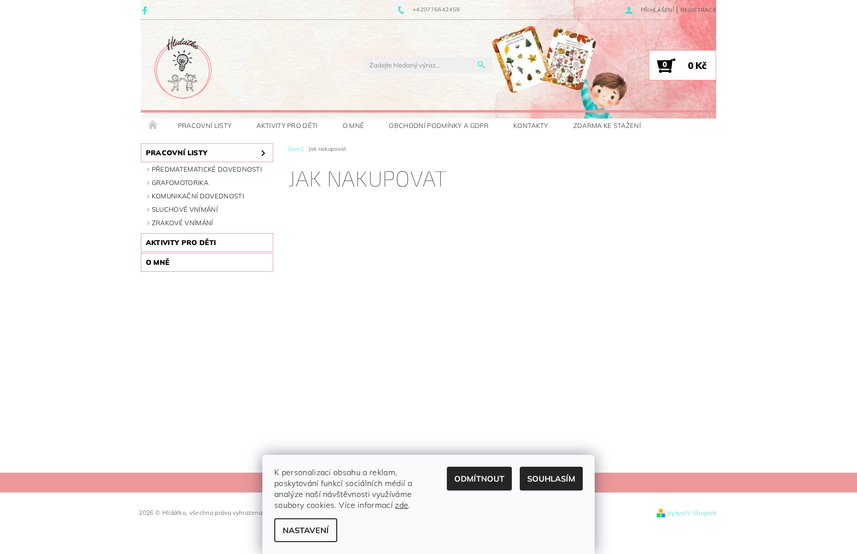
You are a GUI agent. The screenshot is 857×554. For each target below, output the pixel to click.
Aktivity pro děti (286, 125)
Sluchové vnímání (185, 209)
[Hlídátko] (183, 70)
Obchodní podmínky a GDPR (439, 125)
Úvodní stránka (153, 125)
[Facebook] (146, 9)
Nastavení (306, 530)
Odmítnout (479, 479)
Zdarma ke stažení (607, 125)
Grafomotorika (180, 182)
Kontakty (531, 125)
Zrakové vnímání (182, 223)
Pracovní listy (205, 125)
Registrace (698, 9)
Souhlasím (551, 479)
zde (401, 505)
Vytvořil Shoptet (691, 513)
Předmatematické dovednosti (207, 169)
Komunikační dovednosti (198, 196)
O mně (354, 125)
